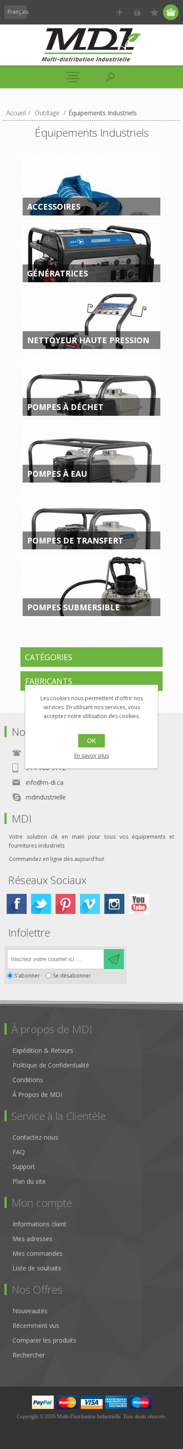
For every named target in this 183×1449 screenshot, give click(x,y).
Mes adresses (32, 1238)
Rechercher (28, 1355)
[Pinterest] (66, 904)
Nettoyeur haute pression (88, 340)
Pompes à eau (57, 473)
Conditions (27, 1080)
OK (91, 740)
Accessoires (53, 206)
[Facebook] (17, 904)
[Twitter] (41, 904)
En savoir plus (91, 755)
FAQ (18, 1152)
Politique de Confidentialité (50, 1065)
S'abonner (27, 975)
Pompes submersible (73, 607)
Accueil (16, 113)
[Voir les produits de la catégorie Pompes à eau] (91, 451)
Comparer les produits (44, 1340)
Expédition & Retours (42, 1050)
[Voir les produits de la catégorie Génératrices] (91, 251)
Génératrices (57, 273)
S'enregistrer (119, 12)
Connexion (137, 12)
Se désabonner (72, 975)
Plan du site (29, 1181)
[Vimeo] (90, 904)
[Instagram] (114, 904)
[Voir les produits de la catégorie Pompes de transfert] (91, 518)
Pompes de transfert (75, 540)
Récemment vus (35, 1325)
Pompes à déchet (65, 407)
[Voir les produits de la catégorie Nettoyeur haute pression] (91, 318)
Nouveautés (30, 1311)
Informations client (39, 1224)
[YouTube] (139, 904)
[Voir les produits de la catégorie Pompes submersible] (91, 585)
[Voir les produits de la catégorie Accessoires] (91, 184)
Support (23, 1166)
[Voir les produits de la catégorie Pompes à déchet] (91, 384)
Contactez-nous (35, 1137)
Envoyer (114, 959)
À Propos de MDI (37, 1094)
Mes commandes (37, 1253)
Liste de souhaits (36, 1268)
